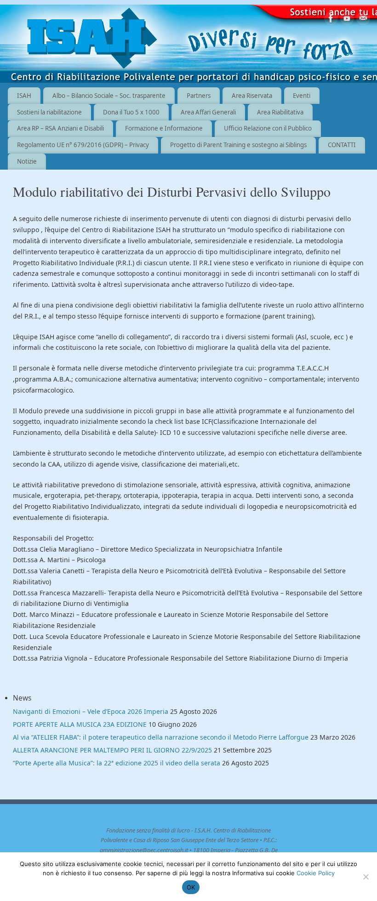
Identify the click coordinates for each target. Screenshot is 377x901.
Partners (199, 95)
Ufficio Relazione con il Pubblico (268, 128)
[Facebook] (331, 20)
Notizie (27, 161)
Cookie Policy (316, 873)
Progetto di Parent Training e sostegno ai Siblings (238, 145)
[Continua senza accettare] (365, 876)
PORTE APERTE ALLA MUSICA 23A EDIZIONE (80, 724)
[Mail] (363, 20)
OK (191, 887)
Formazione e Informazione (164, 128)
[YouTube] (347, 20)
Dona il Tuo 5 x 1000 (131, 112)
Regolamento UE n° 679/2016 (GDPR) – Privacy (83, 145)
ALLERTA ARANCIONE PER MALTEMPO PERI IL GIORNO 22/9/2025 (112, 750)
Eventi (301, 95)
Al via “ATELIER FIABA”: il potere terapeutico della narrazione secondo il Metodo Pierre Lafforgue (160, 737)
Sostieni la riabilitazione (49, 112)
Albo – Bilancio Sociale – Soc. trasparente (109, 95)
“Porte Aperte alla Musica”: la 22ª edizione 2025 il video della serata (116, 762)
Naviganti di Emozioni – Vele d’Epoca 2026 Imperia (90, 711)
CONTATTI (342, 145)
